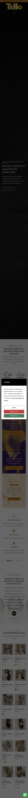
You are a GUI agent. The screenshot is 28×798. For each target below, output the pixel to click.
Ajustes (14, 407)
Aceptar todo (14, 415)
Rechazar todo (14, 411)
